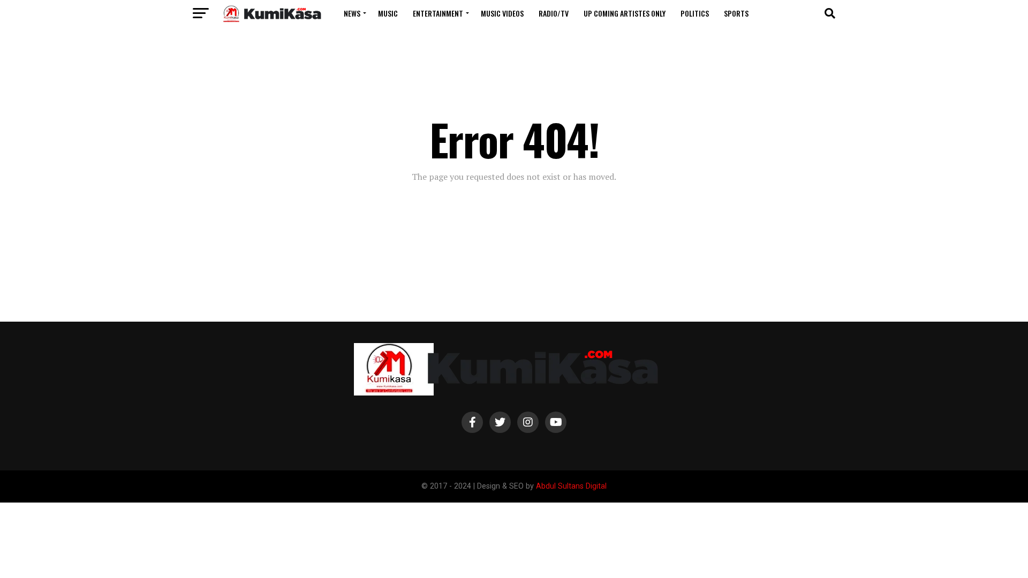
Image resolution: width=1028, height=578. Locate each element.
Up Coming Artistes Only (625, 13)
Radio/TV (554, 13)
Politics (695, 13)
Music (388, 13)
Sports (736, 13)
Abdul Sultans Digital (571, 486)
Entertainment (438, 13)
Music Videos (502, 13)
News (352, 13)
